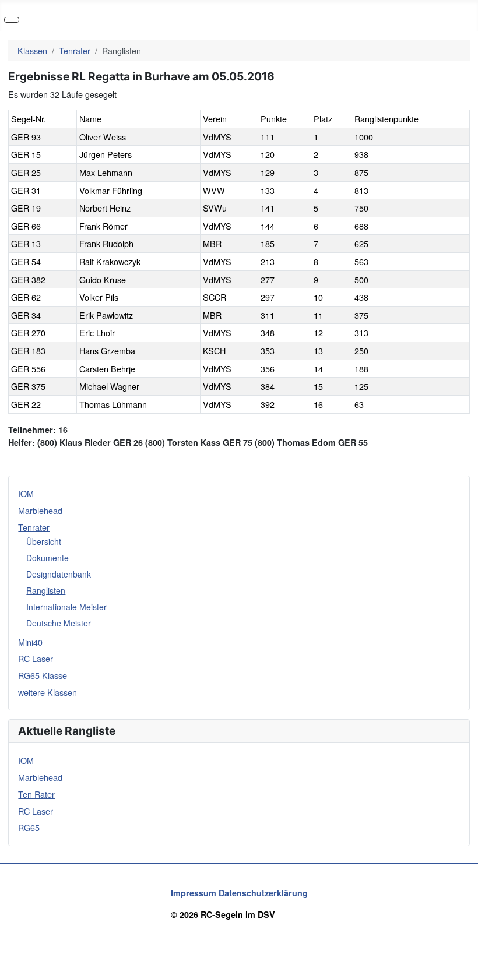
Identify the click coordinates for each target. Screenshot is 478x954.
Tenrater (34, 527)
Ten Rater (36, 794)
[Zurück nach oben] (464, 940)
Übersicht (43, 541)
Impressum (193, 893)
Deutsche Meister (58, 623)
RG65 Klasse (42, 675)
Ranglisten (45, 590)
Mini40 (30, 642)
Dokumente (47, 558)
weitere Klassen (47, 692)
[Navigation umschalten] (11, 20)
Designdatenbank (58, 574)
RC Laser (35, 658)
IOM (26, 493)
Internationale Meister (66, 606)
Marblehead (40, 510)
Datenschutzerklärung (263, 893)
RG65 (29, 827)
